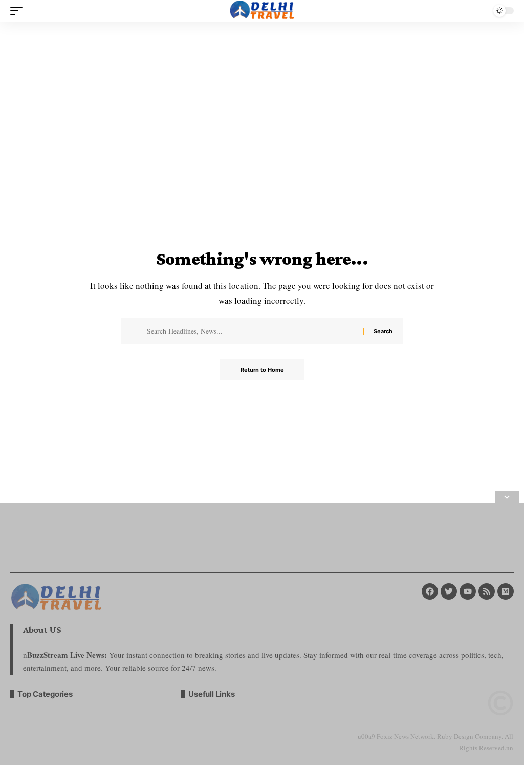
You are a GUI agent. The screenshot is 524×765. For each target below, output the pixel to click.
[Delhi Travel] (262, 11)
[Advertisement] (262, 634)
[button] (19, 11)
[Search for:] (251, 331)
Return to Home (262, 369)
